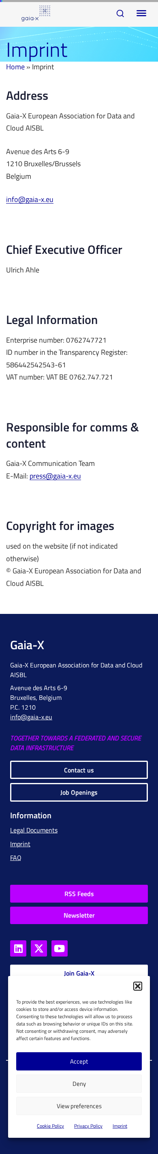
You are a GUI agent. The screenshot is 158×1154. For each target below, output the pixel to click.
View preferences (79, 1106)
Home (15, 66)
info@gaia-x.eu (29, 200)
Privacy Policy (88, 1126)
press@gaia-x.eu (55, 476)
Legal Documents (34, 830)
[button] (138, 986)
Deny (79, 1083)
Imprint (120, 1126)
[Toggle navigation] (140, 13)
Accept (79, 1061)
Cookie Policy (50, 1126)
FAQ (15, 857)
